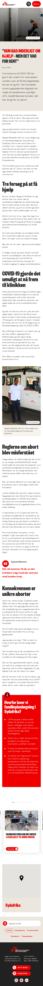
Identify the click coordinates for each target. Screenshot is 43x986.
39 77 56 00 (22, 967)
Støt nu (36, 4)
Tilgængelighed (26, 936)
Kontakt (9, 930)
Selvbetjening (20, 930)
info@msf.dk (23, 973)
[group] (21, 831)
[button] (13, 802)
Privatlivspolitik (32, 930)
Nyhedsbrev (15, 936)
